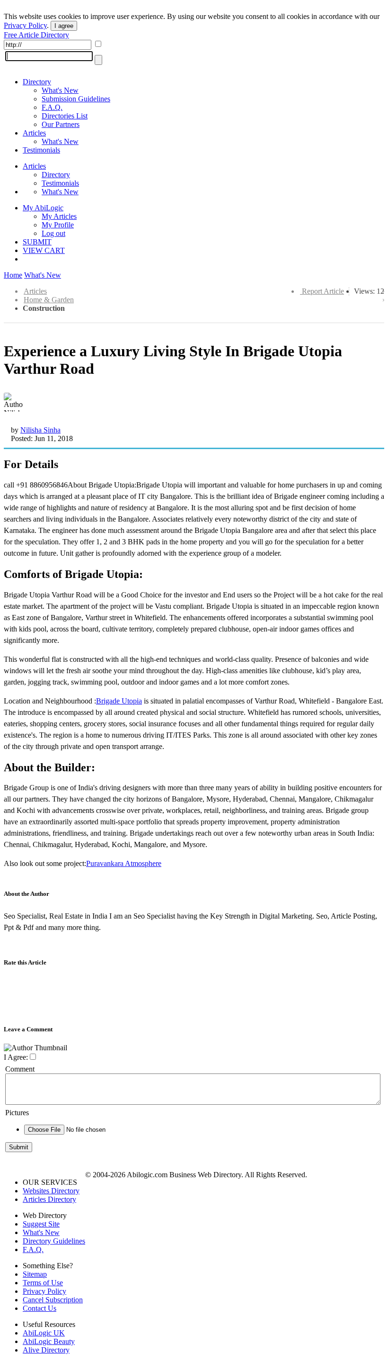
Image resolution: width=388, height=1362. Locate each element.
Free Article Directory (36, 35)
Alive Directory (46, 1350)
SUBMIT (37, 242)
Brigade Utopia (119, 701)
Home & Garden (49, 300)
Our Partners (60, 124)
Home (13, 275)
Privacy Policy (25, 25)
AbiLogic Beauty (49, 1341)
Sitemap (35, 1274)
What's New (60, 90)
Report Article (323, 291)
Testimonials (41, 150)
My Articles (59, 216)
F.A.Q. (52, 107)
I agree (63, 25)
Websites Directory (51, 1191)
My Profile (58, 225)
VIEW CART (44, 250)
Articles (34, 133)
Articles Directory (49, 1199)
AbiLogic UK (44, 1333)
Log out (53, 233)
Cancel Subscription (53, 1300)
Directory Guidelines (54, 1241)
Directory (37, 82)
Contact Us (39, 1308)
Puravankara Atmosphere (123, 863)
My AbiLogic (43, 208)
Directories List (65, 116)
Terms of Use (43, 1283)
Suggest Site (41, 1224)
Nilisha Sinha (40, 430)
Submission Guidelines (76, 99)
